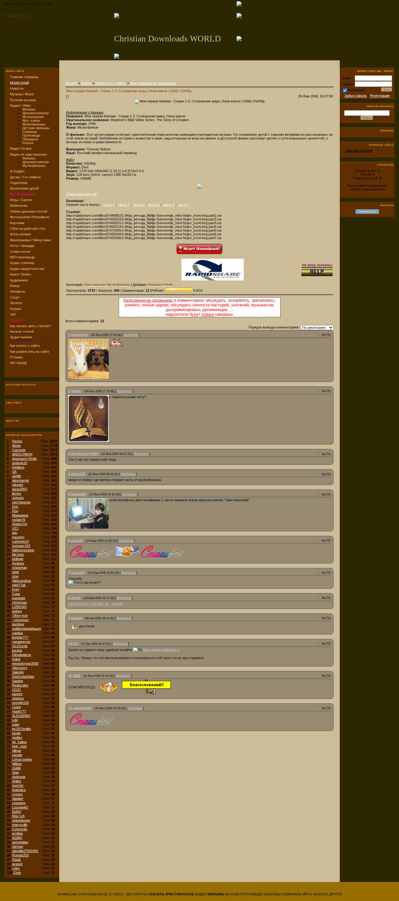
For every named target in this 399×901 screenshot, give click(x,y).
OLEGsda (19, 646)
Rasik (16, 859)
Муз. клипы (31, 120)
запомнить (356, 90)
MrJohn (18, 554)
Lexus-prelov (22, 759)
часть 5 (154, 204)
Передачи (30, 139)
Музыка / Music (22, 94)
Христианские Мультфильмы (153, 83)
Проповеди (31, 135)
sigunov (18, 698)
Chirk (17, 873)
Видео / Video (20, 105)
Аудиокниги (19, 280)
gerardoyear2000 (25, 663)
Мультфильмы (34, 124)
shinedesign (21, 820)
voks (16, 868)
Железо (16, 303)
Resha (17, 441)
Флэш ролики (20, 234)
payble (17, 755)
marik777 (19, 711)
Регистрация (380, 95)
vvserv (17, 794)
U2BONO (19, 607)
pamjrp (17, 694)
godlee (17, 737)
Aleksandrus (21, 581)
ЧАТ (13, 314)
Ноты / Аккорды (22, 246)
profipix (17, 833)
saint (15, 724)
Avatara (18, 563)
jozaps (17, 650)
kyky (16, 589)
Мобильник (18, 205)
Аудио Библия (21, 337)
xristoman (19, 567)
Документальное (35, 113)
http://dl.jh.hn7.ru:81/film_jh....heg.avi (95, 604)
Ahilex (16, 781)
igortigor (18, 624)
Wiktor (17, 764)
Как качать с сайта (25, 345)
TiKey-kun (20, 615)
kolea (16, 659)
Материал (131, 335)
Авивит (17, 798)
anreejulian (20, 842)
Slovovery (19, 668)
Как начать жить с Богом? (30, 326)
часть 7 (184, 204)
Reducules (20, 685)
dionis (16, 445)
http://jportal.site (359, 151)
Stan (15, 772)
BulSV (16, 812)
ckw (15, 576)
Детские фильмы (36, 128)
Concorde (19, 829)
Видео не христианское (28, 154)
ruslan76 (18, 519)
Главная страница (16, 15)
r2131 (16, 689)
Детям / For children (25, 177)
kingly (16, 733)
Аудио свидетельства (27, 269)
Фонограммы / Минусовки (30, 240)
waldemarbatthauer (26, 628)
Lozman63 (20, 807)
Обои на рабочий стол (27, 228)
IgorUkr (18, 785)
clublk (16, 768)
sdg (15, 720)
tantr (15, 572)
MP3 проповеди (22, 257)
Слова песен (20, 251)
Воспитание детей (24, 188)
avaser (17, 864)
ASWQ (17, 838)
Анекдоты (17, 291)
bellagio (17, 559)
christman (19, 602)
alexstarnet (20, 480)
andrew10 (19, 463)
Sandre (17, 681)
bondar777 (20, 637)
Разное (28, 143)
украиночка (21, 642)
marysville (19, 825)
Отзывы (16, 357)
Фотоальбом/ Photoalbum (29, 217)
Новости (16, 88)
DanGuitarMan (23, 676)
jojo (14, 533)
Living (16, 707)
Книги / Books (20, 274)
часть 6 (169, 204)
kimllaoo (18, 467)
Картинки (17, 223)
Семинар (29, 132)
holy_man (19, 746)
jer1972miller (21, 729)
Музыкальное (33, 117)
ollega (16, 750)
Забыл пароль (355, 95)
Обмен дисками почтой (28, 211)
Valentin (18, 672)
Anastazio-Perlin (24, 458)
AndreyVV (19, 524)
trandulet (18, 598)
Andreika (19, 790)
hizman (17, 846)
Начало (71, 83)
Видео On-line (20, 148)
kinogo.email (19, 82)
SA (14, 472)
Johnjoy (18, 498)
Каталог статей (22, 331)
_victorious (20, 620)
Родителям (18, 183)
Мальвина (20, 515)
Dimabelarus (21, 655)
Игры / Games (21, 200)
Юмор (15, 286)
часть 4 (139, 204)
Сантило (19, 450)
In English (17, 171)
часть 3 (124, 204)
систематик (21, 502)
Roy (15, 511)
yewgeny (19, 803)
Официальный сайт (81, 194)
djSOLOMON (22, 454)
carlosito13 (20, 541)
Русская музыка (23, 100)
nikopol (17, 485)
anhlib (16, 476)
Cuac (16, 594)
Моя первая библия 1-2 (161, 649)
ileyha (16, 493)
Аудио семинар (22, 263)
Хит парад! (18, 363)
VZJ (15, 528)
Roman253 (20, 855)
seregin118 (20, 703)
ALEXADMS (21, 716)
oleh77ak (19, 585)
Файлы (86, 83)
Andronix (19, 777)
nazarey (18, 537)
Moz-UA (18, 816)
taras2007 (19, 489)
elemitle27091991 (25, 851)
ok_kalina (19, 742)
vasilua (17, 633)
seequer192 (21, 546)
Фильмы (29, 109)
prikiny (17, 611)
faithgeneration (23, 550)
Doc (15, 506)
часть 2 (109, 204)
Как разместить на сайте (29, 351)
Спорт (15, 297)
